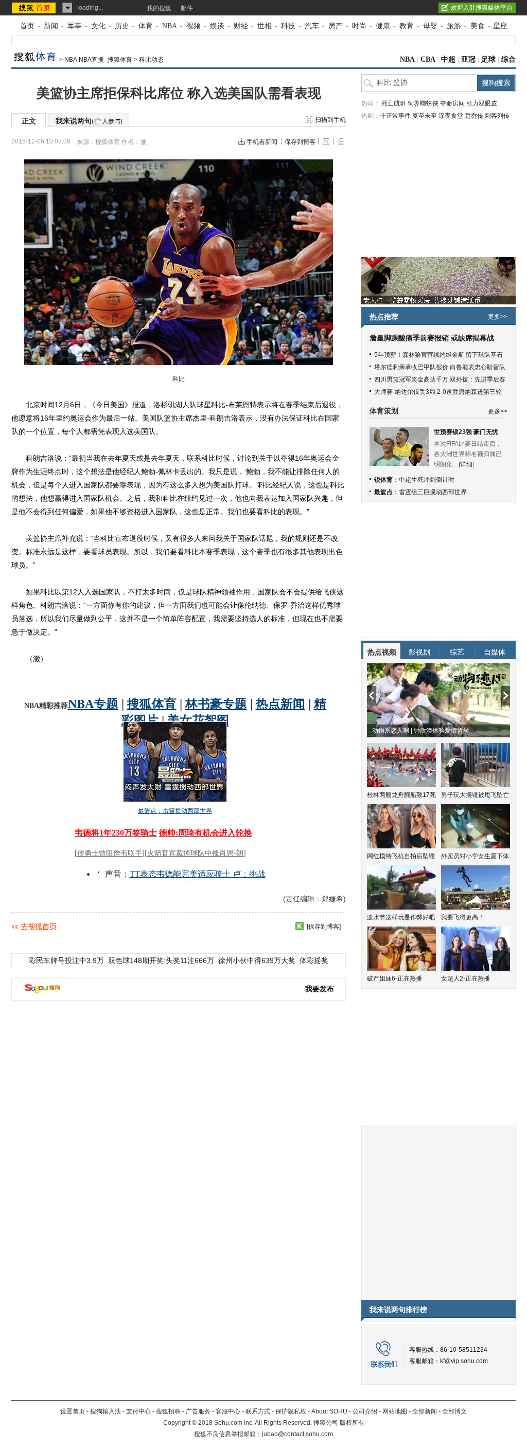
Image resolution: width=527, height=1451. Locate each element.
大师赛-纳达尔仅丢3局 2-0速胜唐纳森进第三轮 (438, 391)
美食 (477, 26)
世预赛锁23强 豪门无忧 (466, 432)
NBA (169, 26)
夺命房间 (452, 103)
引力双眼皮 (481, 103)
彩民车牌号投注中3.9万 (66, 960)
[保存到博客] (324, 926)
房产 (335, 26)
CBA (427, 59)
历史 (122, 26)
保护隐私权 (290, 1411)
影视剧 (419, 652)
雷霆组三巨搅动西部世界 (433, 492)
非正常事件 (395, 115)
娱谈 (217, 26)
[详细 (465, 464)
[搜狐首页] (35, 7)
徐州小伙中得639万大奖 (256, 960)
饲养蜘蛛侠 (423, 103)
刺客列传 (497, 115)
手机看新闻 (262, 142)
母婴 (430, 26)
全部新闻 (424, 1411)
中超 (448, 59)
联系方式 (257, 1411)
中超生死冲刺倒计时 (426, 479)
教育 (406, 26)
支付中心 (138, 1411)
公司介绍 (365, 1411)
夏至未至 (424, 115)
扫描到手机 (330, 119)
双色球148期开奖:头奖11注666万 (161, 960)
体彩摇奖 (314, 960)
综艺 (457, 652)
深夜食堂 (450, 115)
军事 (74, 26)
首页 (27, 26)
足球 (488, 59)
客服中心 (228, 1411)
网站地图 (394, 1411)
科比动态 (151, 59)
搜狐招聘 (168, 1411)
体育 (145, 26)
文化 (98, 26)
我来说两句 (89, 121)
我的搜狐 (159, 8)
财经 (241, 26)
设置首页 (72, 1411)
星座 (500, 26)
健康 (383, 26)
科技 (288, 26)
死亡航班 (393, 103)
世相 (264, 26)
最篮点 (383, 492)
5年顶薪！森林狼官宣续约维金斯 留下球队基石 (438, 354)
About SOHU (329, 1411)
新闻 (51, 26)
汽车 (312, 26)
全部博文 (454, 1411)
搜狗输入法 (105, 1411)
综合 (508, 59)
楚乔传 (474, 115)
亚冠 (468, 59)
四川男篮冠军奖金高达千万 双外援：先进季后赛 (439, 379)
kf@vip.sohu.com (464, 1361)
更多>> (497, 316)
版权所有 (352, 1422)
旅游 (454, 26)
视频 (193, 26)
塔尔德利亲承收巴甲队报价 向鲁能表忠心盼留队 (439, 367)
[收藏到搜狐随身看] (299, 926)
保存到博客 (300, 142)
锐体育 (383, 479)
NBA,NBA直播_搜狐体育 (98, 59)
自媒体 (494, 652)
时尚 (359, 26)
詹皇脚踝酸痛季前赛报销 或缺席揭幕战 (432, 338)
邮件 (187, 8)
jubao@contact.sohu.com (297, 1434)
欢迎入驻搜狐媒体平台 (482, 7)
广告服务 (198, 1411)
